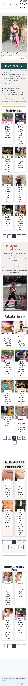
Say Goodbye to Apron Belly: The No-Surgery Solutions (20, 488)
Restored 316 (5, 680)
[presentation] (7, 118)
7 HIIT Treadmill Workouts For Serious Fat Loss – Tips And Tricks (21, 340)
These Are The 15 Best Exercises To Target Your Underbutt (8, 131)
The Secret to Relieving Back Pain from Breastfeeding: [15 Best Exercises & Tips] (8, 593)
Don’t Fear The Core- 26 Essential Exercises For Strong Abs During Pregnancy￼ (20, 522)
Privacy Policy (21, 684)
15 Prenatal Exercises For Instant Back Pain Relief (20, 589)
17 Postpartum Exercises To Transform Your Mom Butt (8, 193)
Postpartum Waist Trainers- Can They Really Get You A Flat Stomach (7, 339)
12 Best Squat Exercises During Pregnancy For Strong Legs (7, 397)
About (15, 684)
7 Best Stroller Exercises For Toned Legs (8, 220)
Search (23, 58)
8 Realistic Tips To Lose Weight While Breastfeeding (7, 164)
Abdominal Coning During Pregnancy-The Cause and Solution (8, 518)
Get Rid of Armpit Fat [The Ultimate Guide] (20, 162)
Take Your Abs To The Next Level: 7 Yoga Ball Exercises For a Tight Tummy (20, 133)
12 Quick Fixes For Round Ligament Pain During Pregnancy (8, 488)
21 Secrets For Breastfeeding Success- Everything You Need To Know (7, 629)
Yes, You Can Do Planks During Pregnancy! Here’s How (20, 625)
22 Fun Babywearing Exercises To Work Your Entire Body (20, 193)
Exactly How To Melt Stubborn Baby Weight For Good (20, 222)
